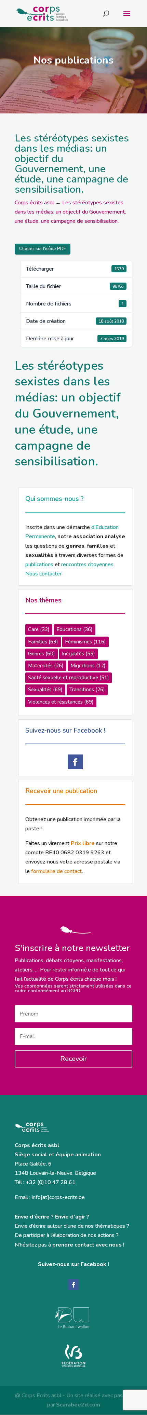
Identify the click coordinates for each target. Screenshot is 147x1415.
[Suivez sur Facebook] (73, 1284)
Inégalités (78, 653)
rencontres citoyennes (87, 564)
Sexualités (45, 689)
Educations (74, 629)
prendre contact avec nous (87, 1245)
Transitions (87, 689)
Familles (43, 641)
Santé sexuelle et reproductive (68, 677)
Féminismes (85, 641)
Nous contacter (43, 573)
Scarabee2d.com (78, 1405)
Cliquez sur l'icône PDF (42, 249)
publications (39, 564)
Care (39, 629)
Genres (41, 653)
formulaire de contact (56, 871)
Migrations (88, 665)
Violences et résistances (61, 701)
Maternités (46, 665)
